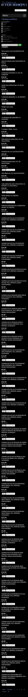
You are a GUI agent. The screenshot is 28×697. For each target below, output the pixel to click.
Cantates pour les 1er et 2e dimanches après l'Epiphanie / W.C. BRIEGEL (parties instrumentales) (13, 365)
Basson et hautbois (6, 26)
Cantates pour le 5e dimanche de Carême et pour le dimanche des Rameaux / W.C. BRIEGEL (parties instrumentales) (13, 444)
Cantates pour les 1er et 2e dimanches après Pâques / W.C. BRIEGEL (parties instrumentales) (13, 499)
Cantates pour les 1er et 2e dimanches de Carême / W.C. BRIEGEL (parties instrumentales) (13, 391)
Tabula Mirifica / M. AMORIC (9, 195)
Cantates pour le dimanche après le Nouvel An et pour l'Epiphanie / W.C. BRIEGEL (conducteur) (12, 323)
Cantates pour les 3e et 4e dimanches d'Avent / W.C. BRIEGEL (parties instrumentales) (12, 257)
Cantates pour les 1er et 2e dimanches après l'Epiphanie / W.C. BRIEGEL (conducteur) (13, 351)
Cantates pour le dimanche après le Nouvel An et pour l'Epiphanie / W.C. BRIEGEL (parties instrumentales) (12, 338)
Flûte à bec (5, 23)
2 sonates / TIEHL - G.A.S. (9, 129)
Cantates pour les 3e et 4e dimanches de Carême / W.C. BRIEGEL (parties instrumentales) (13, 417)
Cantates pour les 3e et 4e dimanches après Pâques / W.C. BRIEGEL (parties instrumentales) (13, 526)
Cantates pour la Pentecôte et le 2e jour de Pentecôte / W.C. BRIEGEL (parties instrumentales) (13, 609)
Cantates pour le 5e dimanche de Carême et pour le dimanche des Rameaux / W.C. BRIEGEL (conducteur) (13, 430)
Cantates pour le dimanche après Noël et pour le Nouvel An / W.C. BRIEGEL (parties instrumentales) (13, 310)
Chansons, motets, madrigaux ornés (10, 37)
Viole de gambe (6, 28)
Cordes (4, 24)
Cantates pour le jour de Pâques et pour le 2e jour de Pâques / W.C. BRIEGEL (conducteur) (13, 458)
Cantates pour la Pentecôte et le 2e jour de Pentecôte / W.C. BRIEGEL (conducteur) (13, 595)
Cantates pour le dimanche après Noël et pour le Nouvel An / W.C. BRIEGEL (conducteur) (13, 296)
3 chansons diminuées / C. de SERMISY (13, 97)
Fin (8, 691)
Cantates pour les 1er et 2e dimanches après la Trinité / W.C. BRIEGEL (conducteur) (13, 623)
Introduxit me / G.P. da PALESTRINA (12, 151)
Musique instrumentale (7, 36)
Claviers (4, 31)
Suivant (4, 691)
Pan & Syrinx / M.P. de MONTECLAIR (12, 51)
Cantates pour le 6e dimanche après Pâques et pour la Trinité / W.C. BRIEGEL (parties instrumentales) (13, 582)
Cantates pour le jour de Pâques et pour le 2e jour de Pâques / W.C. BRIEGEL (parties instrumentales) (13, 471)
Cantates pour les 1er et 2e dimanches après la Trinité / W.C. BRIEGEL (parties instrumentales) (13, 636)
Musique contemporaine (8, 41)
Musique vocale (6, 39)
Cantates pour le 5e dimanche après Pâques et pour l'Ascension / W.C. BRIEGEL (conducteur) (12, 540)
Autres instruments (6, 29)
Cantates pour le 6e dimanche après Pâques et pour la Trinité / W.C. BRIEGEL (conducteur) (13, 567)
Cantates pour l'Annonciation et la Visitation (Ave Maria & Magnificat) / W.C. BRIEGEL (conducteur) (13, 676)
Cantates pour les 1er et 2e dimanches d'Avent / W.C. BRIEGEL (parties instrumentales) (13, 231)
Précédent (9, 689)
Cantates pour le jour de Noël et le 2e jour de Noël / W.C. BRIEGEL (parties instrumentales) (13, 282)
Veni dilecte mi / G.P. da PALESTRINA (12, 173)
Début (3, 689)
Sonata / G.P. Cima (7, 107)
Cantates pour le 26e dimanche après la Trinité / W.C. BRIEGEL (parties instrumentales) (13, 662)
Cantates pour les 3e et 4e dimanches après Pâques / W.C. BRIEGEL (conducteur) (12, 513)
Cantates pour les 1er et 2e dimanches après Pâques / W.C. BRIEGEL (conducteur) (13, 485)
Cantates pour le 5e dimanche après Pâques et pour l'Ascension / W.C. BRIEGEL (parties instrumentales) (12, 554)
